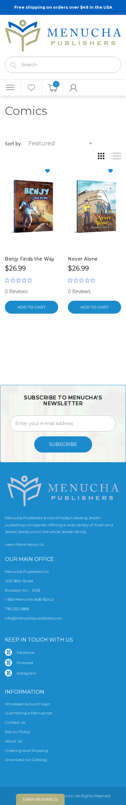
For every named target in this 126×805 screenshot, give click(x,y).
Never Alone (83, 259)
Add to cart (31, 307)
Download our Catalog (26, 759)
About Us (13, 741)
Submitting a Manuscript (28, 712)
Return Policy (17, 731)
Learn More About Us (24, 544)
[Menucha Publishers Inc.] (63, 34)
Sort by (13, 144)
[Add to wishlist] (50, 171)
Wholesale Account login (27, 703)
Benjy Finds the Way (30, 259)
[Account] (73, 88)
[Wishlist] (31, 88)
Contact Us (15, 722)
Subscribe (63, 444)
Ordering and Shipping (26, 750)
